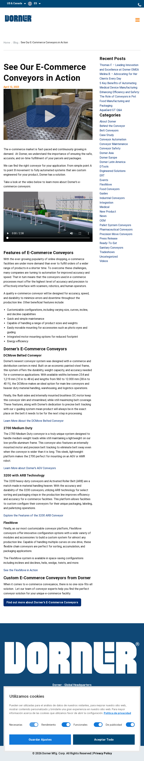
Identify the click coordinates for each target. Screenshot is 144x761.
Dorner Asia (107, 153)
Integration (106, 202)
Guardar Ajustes (40, 739)
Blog (15, 42)
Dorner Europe (108, 157)
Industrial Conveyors (112, 198)
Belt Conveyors (109, 130)
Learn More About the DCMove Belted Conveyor (34, 420)
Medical (104, 207)
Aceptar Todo (104, 739)
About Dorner (108, 121)
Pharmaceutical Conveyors (116, 229)
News (103, 216)
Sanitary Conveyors (111, 247)
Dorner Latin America (112, 162)
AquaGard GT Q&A (111, 110)
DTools (104, 166)
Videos (104, 261)
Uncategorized (109, 256)
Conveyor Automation (113, 139)
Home (7, 42)
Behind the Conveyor (112, 126)
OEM (103, 220)
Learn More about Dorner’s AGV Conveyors (30, 468)
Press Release (108, 238)
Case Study (107, 135)
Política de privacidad (117, 713)
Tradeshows (107, 252)
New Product (108, 211)
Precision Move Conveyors (116, 234)
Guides (104, 193)
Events (104, 180)
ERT (102, 175)
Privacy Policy (102, 753)
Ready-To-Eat (108, 243)
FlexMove (106, 184)
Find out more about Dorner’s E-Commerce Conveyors (42, 602)
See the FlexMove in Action (21, 570)
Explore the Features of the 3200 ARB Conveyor (33, 515)
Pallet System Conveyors (115, 225)
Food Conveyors (110, 189)
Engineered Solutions (113, 171)
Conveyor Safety (110, 148)
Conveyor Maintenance (114, 144)
